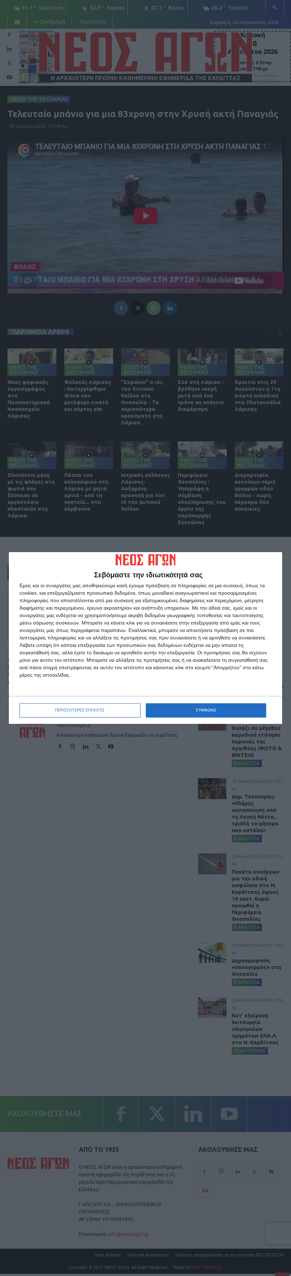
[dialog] (145, 638)
